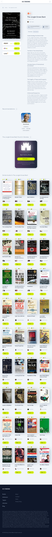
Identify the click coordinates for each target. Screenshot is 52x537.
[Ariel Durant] (4, 271)
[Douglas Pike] (41, 420)
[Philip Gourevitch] (29, 212)
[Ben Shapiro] (16, 201)
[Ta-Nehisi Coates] (16, 350)
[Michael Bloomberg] (16, 320)
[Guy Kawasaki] (40, 379)
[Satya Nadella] (42, 231)
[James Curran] (41, 330)
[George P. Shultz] (4, 390)
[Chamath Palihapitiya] (3, 439)
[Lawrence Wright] (4, 212)
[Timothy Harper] (29, 420)
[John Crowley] (28, 469)
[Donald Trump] (42, 290)
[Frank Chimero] (16, 231)
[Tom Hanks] (17, 231)
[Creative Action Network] (41, 360)
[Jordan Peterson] (29, 261)
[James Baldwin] (16, 212)
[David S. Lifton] (29, 182)
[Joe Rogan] (28, 201)
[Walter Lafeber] (41, 301)
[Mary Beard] (29, 301)
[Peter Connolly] (16, 390)
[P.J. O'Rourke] (41, 449)
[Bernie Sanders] (16, 439)
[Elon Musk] (3, 290)
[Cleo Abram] (4, 231)
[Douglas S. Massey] (4, 330)
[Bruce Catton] (29, 392)
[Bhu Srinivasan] (4, 420)
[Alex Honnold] (4, 201)
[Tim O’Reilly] (28, 409)
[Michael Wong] (17, 290)
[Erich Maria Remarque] (41, 271)
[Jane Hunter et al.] (29, 330)
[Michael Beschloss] (29, 360)
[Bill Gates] (40, 201)
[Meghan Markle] (3, 469)
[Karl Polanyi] (41, 212)
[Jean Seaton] (41, 332)
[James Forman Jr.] (16, 360)
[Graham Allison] (4, 241)
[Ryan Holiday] (40, 409)
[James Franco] (3, 231)
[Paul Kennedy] (16, 271)
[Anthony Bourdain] (29, 201)
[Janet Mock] (3, 320)
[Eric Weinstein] (40, 469)
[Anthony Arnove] (16, 241)
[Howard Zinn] (4, 182)
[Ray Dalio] (4, 261)
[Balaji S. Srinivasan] (16, 469)
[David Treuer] (41, 241)
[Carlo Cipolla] (4, 360)
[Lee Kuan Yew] (16, 449)
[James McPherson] (29, 390)
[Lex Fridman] (28, 261)
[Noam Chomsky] (40, 231)
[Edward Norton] (28, 231)
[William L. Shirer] (29, 241)
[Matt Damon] (17, 261)
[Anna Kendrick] (40, 290)
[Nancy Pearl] (42, 261)
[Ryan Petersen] (3, 379)
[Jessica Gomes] (16, 379)
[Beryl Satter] (16, 330)
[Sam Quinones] (29, 271)
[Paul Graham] (16, 409)
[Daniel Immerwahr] (41, 390)
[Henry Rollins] (28, 439)
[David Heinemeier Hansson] (28, 290)
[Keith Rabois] (42, 201)
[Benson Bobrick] (29, 449)
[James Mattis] (16, 290)
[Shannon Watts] (16, 301)
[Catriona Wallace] (28, 320)
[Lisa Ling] (3, 201)
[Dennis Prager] (17, 201)
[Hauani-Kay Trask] (4, 301)
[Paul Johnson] (16, 182)
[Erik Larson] (41, 182)
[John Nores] (16, 420)
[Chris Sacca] (29, 290)
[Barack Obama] (40, 261)
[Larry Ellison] (4, 290)
